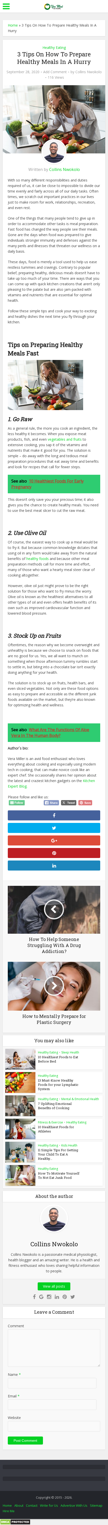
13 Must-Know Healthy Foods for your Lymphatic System (58, 1084)
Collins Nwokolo (88, 72)
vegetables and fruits (65, 439)
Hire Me (9, 1511)
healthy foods (37, 558)
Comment (16, 1325)
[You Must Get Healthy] (54, 5)
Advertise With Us (74, 1505)
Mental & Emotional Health (80, 1099)
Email (14, 1396)
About (18, 1505)
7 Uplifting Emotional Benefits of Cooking (55, 1105)
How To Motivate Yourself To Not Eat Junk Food (58, 1175)
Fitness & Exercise (50, 1122)
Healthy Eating (54, 47)
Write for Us (49, 1505)
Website (14, 1417)
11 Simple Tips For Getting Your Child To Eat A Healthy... (58, 1154)
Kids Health (69, 1145)
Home (13, 25)
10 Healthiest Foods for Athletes (56, 1129)
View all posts (54, 1286)
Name (14, 1374)
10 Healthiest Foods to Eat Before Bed (58, 1059)
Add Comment (55, 72)
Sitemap (96, 1505)
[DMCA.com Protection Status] (15, 1521)
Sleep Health (70, 1052)
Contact (31, 1505)
